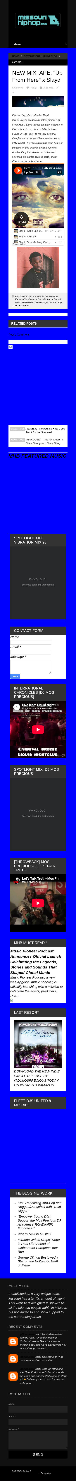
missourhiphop (43, 299)
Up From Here (22, 305)
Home (15, 56)
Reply (33, 87)
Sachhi (52, 302)
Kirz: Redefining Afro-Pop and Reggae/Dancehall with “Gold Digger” (39, 1207)
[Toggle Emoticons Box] (10, 347)
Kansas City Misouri (25, 299)
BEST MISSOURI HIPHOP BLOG (40, 56)
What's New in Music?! (34, 1234)
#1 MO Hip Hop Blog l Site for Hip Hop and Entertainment (36, 1472)
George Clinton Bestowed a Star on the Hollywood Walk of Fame (38, 1261)
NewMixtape (42, 302)
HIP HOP (53, 296)
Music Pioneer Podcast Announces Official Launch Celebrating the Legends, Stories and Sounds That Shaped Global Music (35, 962)
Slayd (60, 302)
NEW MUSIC (28, 302)
